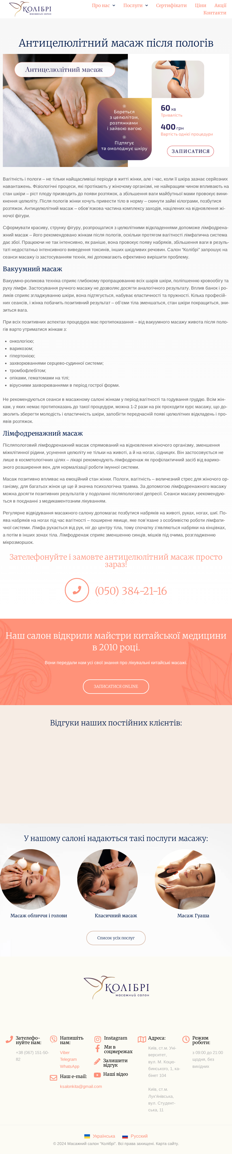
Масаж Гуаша (193, 915)
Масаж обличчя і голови (38, 915)
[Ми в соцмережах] (97, 1048)
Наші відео (115, 1074)
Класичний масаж (116, 915)
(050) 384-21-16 (131, 591)
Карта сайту (167, 1143)
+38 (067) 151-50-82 (32, 1056)
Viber (65, 1052)
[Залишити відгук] (97, 1061)
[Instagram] (97, 1039)
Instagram (115, 1038)
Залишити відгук (115, 1063)
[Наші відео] (97, 1075)
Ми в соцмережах (118, 1049)
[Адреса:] (141, 1039)
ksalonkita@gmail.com (81, 1086)
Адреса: (157, 1038)
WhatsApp (69, 1066)
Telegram (68, 1059)
